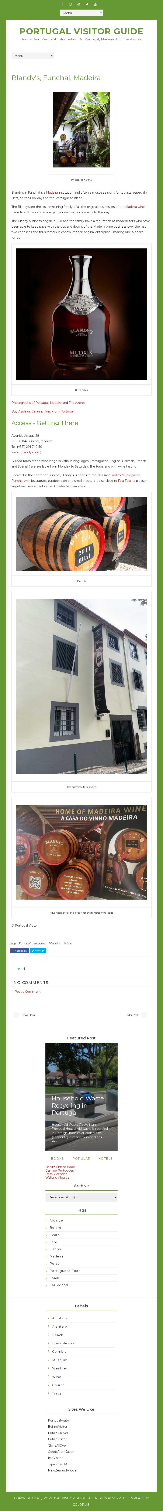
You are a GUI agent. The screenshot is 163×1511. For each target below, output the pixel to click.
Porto (55, 1264)
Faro (54, 1242)
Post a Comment (28, 992)
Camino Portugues (59, 1170)
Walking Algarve (57, 1177)
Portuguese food (65, 1271)
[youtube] (95, 4)
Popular (81, 1159)
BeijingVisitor (57, 1427)
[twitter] (87, 4)
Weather (59, 1368)
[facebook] (62, 4)
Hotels (105, 1159)
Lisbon (55, 1249)
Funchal (24, 943)
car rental (59, 1285)
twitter (39, 950)
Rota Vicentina (56, 1174)
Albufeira (60, 1318)
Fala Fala (124, 481)
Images (39, 943)
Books (57, 1159)
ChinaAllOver (57, 1445)
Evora (55, 1235)
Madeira (52, 192)
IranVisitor (55, 1458)
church (58, 1385)
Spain (54, 1278)
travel (57, 1393)
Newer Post (29, 1014)
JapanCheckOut (60, 1464)
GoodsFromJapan (61, 1452)
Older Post (131, 1014)
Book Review (64, 1343)
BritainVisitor (57, 1439)
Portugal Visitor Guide (81, 31)
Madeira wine (135, 207)
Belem (55, 1228)
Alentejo (59, 1326)
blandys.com (31, 452)
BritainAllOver (58, 1433)
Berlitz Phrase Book (60, 1167)
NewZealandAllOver (62, 1470)
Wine (68, 943)
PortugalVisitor (59, 1420)
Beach (57, 1335)
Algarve (56, 1220)
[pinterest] (79, 4)
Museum (59, 1360)
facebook (21, 950)
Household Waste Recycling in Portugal (78, 1105)
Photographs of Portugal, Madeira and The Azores (48, 403)
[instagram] (70, 4)
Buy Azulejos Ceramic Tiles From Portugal (42, 411)
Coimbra (59, 1352)
